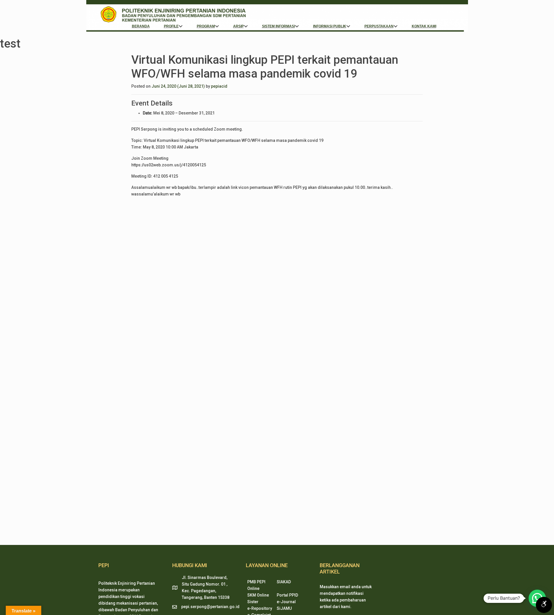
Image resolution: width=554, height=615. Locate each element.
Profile (171, 26)
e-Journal (286, 601)
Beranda (141, 26)
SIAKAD (284, 582)
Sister (253, 601)
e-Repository (259, 608)
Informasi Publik (329, 26)
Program (206, 26)
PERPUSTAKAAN (379, 26)
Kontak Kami (424, 26)
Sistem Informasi (278, 26)
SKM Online (258, 595)
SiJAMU (284, 608)
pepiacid (219, 86)
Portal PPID (287, 595)
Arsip (238, 26)
